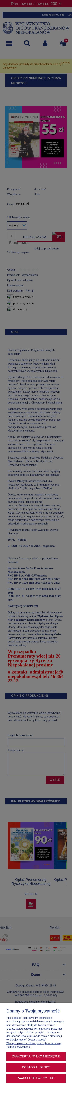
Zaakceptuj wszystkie (36, 1078)
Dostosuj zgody (36, 1067)
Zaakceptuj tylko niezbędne (36, 1056)
